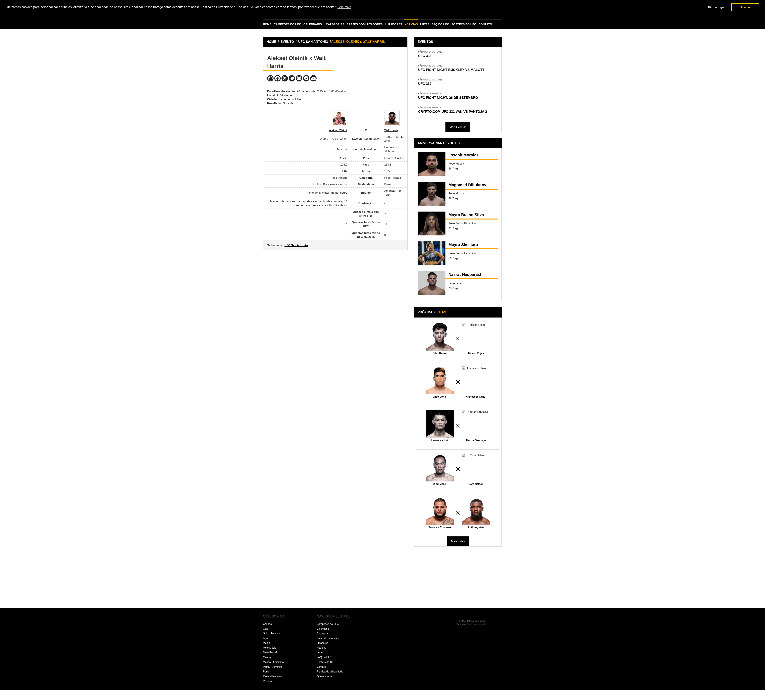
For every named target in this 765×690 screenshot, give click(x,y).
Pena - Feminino (272, 676)
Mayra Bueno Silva (466, 215)
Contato (321, 666)
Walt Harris (391, 130)
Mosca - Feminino (273, 662)
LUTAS (424, 24)
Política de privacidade (330, 671)
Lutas (320, 652)
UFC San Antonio (296, 245)
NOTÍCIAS (411, 24)
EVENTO (287, 41)
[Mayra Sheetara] (431, 253)
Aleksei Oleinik (338, 130)
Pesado (267, 681)
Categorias (323, 633)
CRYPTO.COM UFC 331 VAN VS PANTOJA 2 (452, 112)
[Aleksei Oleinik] (339, 118)
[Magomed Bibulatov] (431, 194)
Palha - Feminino (272, 666)
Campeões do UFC (328, 623)
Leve (266, 638)
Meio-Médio (269, 647)
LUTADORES (393, 24)
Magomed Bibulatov (467, 185)
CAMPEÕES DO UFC (287, 24)
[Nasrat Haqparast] (431, 283)
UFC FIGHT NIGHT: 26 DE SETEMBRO (448, 98)
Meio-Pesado (270, 652)
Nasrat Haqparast (464, 274)
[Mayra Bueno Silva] (431, 223)
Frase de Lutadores (328, 638)
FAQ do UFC (324, 657)
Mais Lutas (458, 541)
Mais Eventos (457, 126)
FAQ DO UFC (440, 24)
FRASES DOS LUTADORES (364, 24)
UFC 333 (424, 56)
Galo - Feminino (272, 633)
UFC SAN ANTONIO (313, 41)
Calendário (323, 628)
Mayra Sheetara (463, 244)
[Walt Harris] (392, 118)
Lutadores (322, 642)
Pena (266, 671)
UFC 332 (424, 84)
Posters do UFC (326, 662)
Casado (267, 623)
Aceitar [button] (745, 7)
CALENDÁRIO (312, 24)
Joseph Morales (463, 155)
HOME (267, 24)
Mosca (267, 657)
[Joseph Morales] (431, 164)
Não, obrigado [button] (717, 7)
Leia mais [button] (344, 7)
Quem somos (324, 676)
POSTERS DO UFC (463, 24)
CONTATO (485, 24)
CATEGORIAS (335, 24)
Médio (266, 642)
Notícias (321, 647)
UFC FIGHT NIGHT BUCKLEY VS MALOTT (451, 70)
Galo (265, 628)
